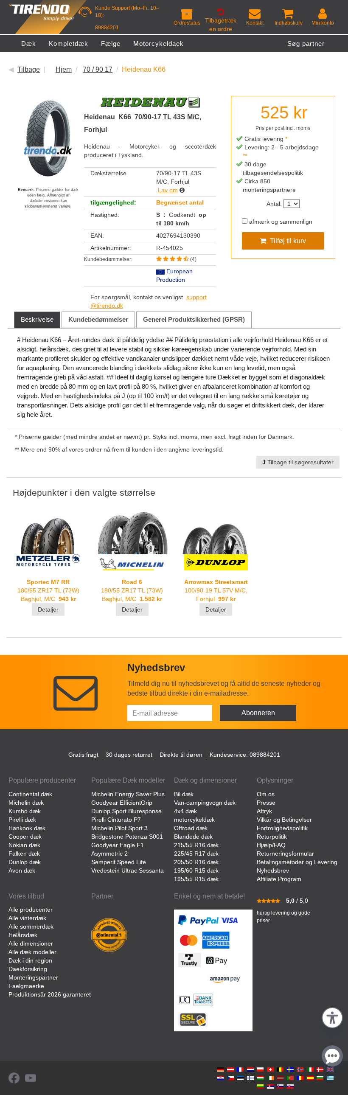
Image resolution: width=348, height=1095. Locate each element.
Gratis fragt (83, 754)
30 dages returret (129, 754)
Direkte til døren (181, 754)
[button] (332, 1016)
